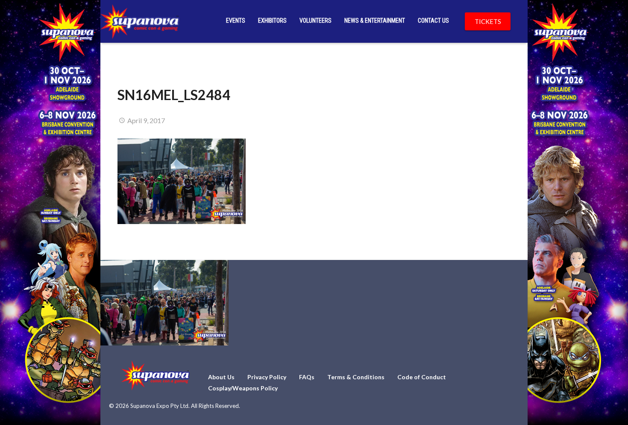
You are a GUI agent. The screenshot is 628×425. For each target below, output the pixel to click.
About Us (221, 377)
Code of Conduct (421, 377)
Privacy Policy (266, 377)
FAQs (306, 377)
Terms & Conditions (355, 377)
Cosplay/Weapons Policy (243, 388)
